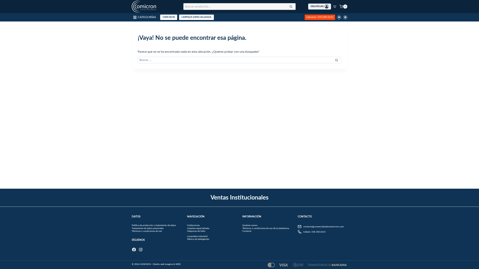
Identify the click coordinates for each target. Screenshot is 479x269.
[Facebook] (339, 17)
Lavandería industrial (197, 236)
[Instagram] (345, 17)
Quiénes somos (249, 225)
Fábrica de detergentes (198, 239)
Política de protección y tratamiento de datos (154, 225)
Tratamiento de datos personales (148, 228)
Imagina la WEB (173, 264)
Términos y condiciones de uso (147, 231)
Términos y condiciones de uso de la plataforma (265, 228)
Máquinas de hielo (196, 231)
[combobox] (239, 6)
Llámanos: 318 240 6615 (319, 17)
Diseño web (158, 264)
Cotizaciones (193, 225)
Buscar (292, 7)
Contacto (246, 231)
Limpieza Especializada (196, 17)
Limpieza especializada (198, 228)
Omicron (169, 17)
